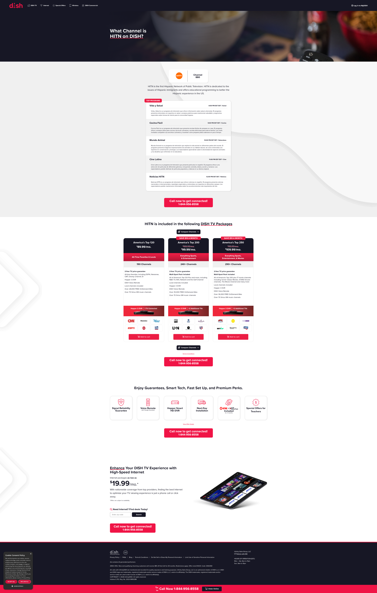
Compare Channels (189, 232)
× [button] (30, 554)
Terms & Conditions (141, 557)
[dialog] (18, 571)
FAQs (124, 557)
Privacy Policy (114, 557)
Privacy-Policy (26, 578)
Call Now (179, 589)
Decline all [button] (25, 581)
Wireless (75, 5)
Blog (130, 557)
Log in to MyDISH (361, 5)
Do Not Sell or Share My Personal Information (166, 557)
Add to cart (145, 337)
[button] (18, 586)
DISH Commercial (91, 5)
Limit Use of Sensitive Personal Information (199, 557)
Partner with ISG (241, 554)
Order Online (213, 589)
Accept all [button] (11, 581)
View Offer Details (188, 424)
